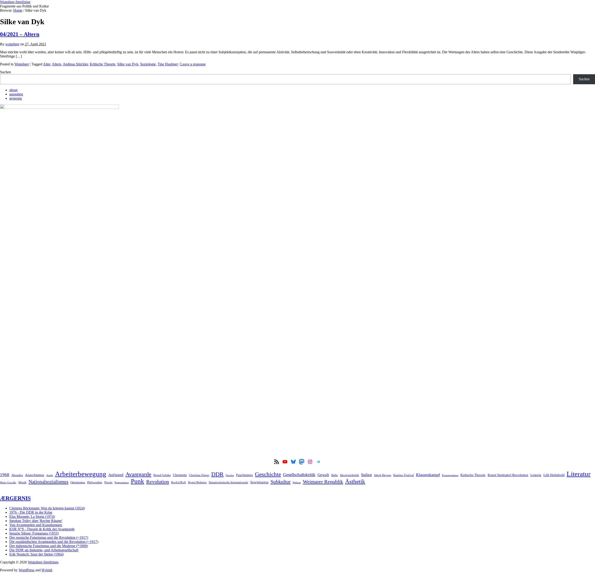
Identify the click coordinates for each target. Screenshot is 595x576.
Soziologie (148, 64)
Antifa (49, 475)
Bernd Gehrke (162, 475)
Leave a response (193, 64)
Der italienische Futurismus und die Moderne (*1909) (48, 546)
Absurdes (17, 475)
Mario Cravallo (8, 482)
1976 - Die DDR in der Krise (30, 512)
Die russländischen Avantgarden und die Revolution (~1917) (53, 542)
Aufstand (115, 475)
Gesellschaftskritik (299, 474)
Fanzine (230, 475)
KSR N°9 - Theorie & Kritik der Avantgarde (42, 529)
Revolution (157, 482)
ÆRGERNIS (15, 498)
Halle (334, 475)
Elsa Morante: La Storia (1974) (32, 517)
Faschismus (244, 475)
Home (17, 10)
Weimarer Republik (323, 482)
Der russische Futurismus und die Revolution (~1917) (48, 537)
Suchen (5, 72)
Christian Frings (199, 475)
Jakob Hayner (382, 475)
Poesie (108, 482)
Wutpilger (21, 64)
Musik (22, 482)
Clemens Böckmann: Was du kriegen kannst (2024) (47, 508)
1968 (4, 474)
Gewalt (323, 475)
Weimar (297, 482)
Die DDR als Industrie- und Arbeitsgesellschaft (43, 550)
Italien (366, 474)
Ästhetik (355, 481)
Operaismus (77, 482)
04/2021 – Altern (19, 34)
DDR (217, 474)
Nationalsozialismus (48, 481)
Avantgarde (138, 474)
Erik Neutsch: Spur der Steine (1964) (36, 554)
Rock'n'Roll (178, 482)
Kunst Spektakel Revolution (508, 475)
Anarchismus (34, 475)
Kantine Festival (403, 475)
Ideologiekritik (349, 475)
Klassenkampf (428, 474)
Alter (46, 64)
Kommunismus (450, 475)
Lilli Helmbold (554, 475)
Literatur (579, 474)
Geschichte (268, 474)
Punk (137, 481)
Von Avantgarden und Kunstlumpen (35, 525)
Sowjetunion (259, 482)
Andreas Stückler (75, 64)
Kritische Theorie (102, 64)
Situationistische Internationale (228, 482)
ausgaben (16, 94)
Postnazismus (122, 482)
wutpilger (12, 44)
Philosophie (94, 482)
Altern (56, 64)
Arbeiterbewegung (80, 474)
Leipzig (535, 475)
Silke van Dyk (127, 64)
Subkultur (281, 482)
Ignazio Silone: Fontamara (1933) (34, 533)
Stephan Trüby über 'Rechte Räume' (35, 521)
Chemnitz (180, 475)
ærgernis (15, 98)
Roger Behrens (197, 482)
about (13, 90)
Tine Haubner (168, 64)
